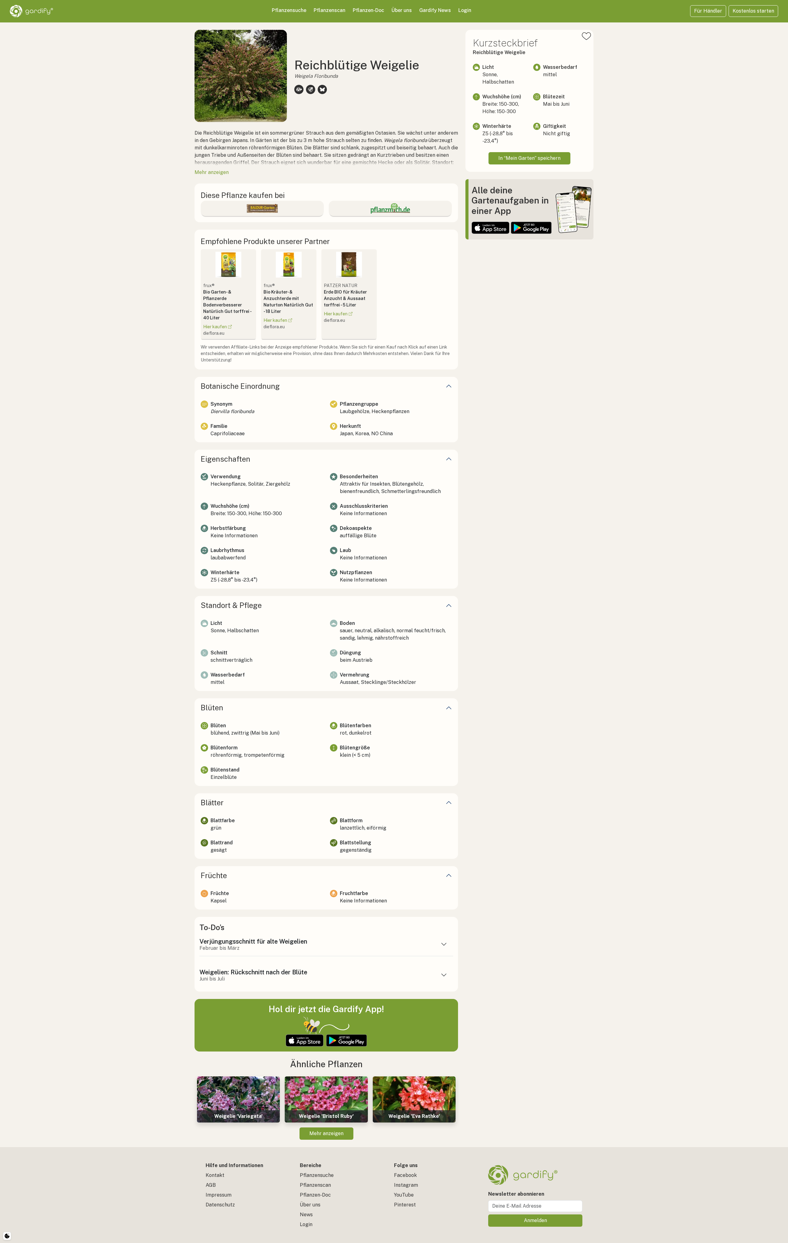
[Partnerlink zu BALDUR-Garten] (262, 208)
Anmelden (535, 1220)
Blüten (212, 707)
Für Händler (708, 11)
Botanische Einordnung (240, 386)
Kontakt (215, 1175)
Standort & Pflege (231, 605)
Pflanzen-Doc (368, 10)
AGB (211, 1185)
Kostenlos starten (753, 11)
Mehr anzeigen (326, 1133)
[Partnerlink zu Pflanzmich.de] (390, 208)
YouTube (404, 1195)
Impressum (218, 1195)
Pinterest (405, 1205)
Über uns (402, 10)
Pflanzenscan (329, 10)
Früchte (214, 875)
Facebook (405, 1175)
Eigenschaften (225, 459)
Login (464, 10)
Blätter (212, 802)
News (306, 1214)
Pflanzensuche (289, 10)
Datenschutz (220, 1205)
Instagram (406, 1185)
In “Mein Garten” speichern (529, 158)
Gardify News (435, 10)
